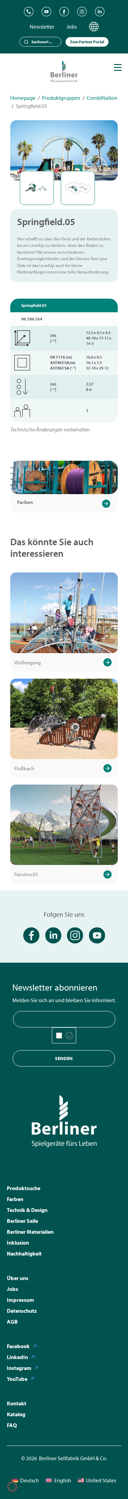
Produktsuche (23, 1188)
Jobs (72, 26)
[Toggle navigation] (117, 67)
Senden (64, 1058)
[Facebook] (64, 11)
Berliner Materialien (30, 1231)
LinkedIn (17, 1357)
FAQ (12, 1425)
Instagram (19, 1367)
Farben (25, 502)
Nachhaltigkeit (24, 1253)
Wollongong (27, 662)
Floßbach (24, 768)
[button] (12, 1486)
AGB (12, 1321)
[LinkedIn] (99, 11)
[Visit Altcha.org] (69, 1035)
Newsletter (42, 26)
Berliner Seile (22, 1220)
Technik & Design (27, 1209)
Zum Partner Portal (87, 41)
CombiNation (102, 97)
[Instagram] (82, 11)
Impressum (20, 1299)
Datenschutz (22, 1310)
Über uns (17, 1278)
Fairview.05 (26, 874)
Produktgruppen (61, 97)
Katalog (16, 1414)
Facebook (18, 1346)
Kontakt (16, 1403)
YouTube (17, 1378)
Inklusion (18, 1242)
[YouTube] (46, 11)
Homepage (22, 97)
